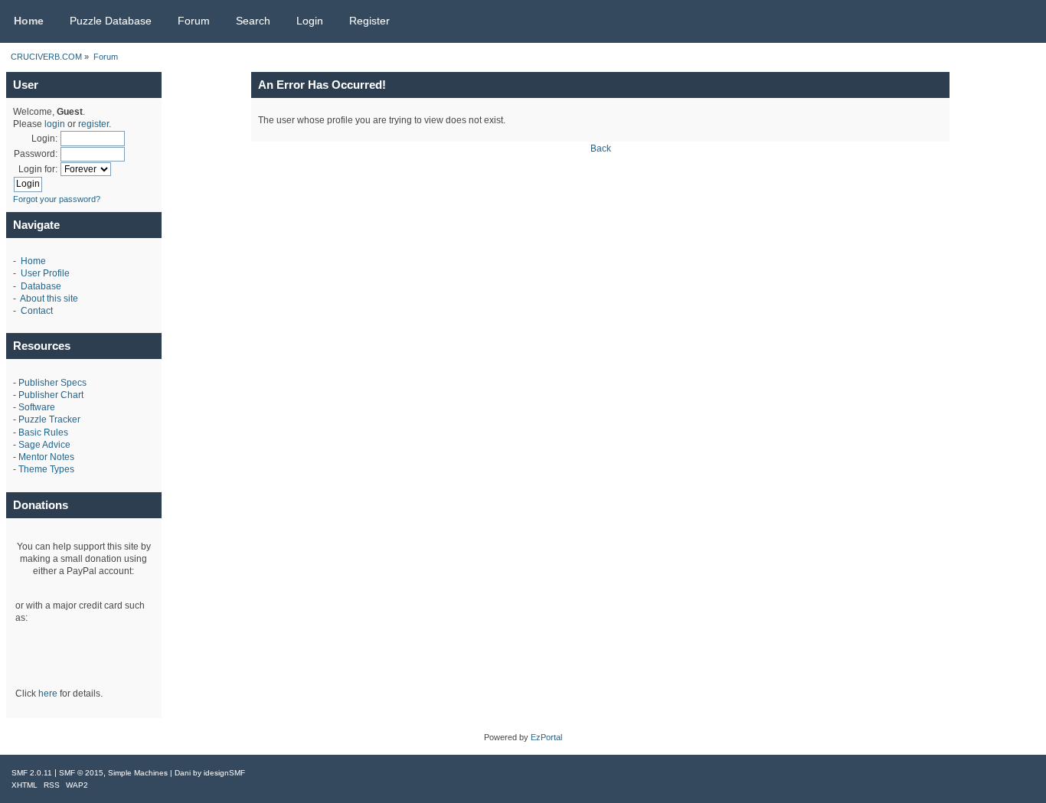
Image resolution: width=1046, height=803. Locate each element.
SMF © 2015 (81, 773)
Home (33, 261)
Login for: (37, 169)
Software (36, 407)
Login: (44, 138)
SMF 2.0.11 (31, 773)
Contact (37, 310)
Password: (35, 154)
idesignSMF (224, 773)
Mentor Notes (46, 457)
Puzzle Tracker (49, 419)
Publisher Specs (52, 382)
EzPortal (546, 737)
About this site (49, 298)
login (54, 124)
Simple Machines (138, 773)
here (47, 693)
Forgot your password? (56, 199)
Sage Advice (44, 444)
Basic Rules (43, 432)
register (93, 124)
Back (600, 148)
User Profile (45, 273)
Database (41, 286)
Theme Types (46, 469)
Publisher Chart (50, 395)
